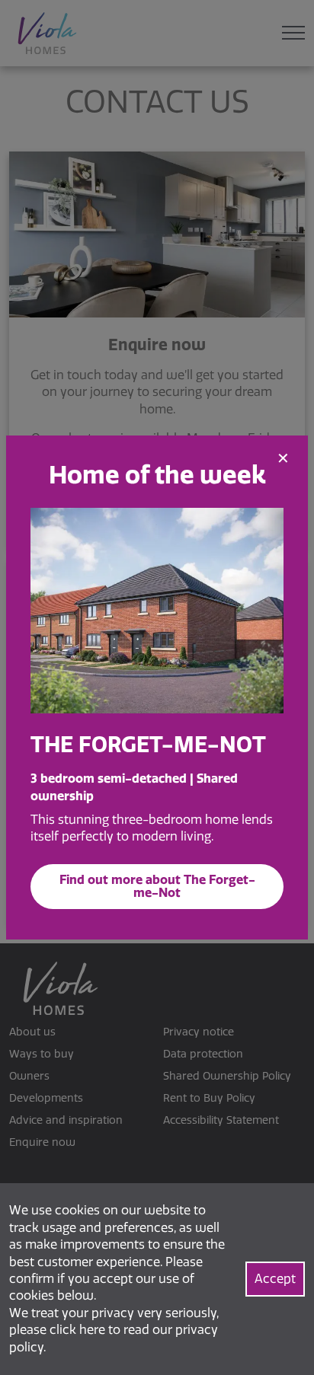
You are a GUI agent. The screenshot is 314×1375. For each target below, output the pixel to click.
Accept (275, 1278)
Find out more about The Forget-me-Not (157, 886)
